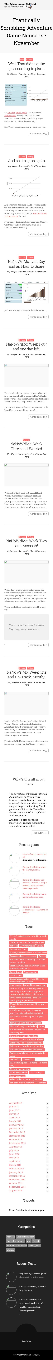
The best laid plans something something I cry (28, 1064)
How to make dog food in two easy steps (28, 985)
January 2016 (16, 1172)
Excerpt (42, 956)
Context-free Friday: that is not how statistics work (34, 895)
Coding (40, 945)
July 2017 (14, 1106)
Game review (16, 975)
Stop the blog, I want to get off (32, 1273)
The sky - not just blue (20, 1069)
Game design (16, 972)
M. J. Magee (12, 74)
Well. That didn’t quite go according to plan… (26, 66)
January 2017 (16, 1128)
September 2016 (17, 1143)
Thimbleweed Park (18, 1072)
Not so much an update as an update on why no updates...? (27, 1031)
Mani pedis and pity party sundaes (25, 1022)
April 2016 (14, 1161)
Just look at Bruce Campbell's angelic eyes (26, 1018)
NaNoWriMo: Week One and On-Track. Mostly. (26, 674)
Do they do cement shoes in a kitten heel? (28, 952)
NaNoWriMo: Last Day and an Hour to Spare (26, 264)
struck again (21, 112)
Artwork (14, 945)
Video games (34, 1245)
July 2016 (14, 1150)
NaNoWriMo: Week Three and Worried (26, 446)
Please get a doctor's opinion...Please (26, 1039)
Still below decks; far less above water (27, 1049)
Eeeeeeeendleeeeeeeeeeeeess (23, 956)
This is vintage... (36, 1072)
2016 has (11, 112)
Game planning (31, 972)
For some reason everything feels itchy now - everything (27, 961)
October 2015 (16, 1183)
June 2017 (14, 1110)
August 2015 (15, 1190)
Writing (30, 156)
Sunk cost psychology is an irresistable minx (27, 1054)
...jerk (12, 942)
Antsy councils (23, 942)
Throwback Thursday (17, 1245)
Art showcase (38, 942)
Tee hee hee (15, 1059)
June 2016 (14, 1154)
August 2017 (15, 1103)
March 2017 (15, 1121)
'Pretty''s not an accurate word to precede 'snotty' (28, 937)
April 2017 (14, 1117)
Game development (16, 1241)
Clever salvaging (27, 945)
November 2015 (17, 1179)
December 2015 (17, 1175)
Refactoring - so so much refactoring (26, 1042)
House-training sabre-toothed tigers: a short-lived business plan (27, 980)
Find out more (40, 832)
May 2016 (14, 1157)
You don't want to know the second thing (28, 1082)
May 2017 (14, 1113)
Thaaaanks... (28, 1059)
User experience (17, 1076)
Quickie (29, 59)
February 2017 (16, 1124)
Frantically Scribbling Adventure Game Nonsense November (27, 967)
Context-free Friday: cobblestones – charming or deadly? (35, 909)
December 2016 (17, 1132)
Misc (22, 59)
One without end (17, 1036)
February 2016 (16, 1168)
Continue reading (38, 133)
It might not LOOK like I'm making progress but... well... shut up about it (26, 1011)
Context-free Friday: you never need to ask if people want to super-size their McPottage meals (35, 884)
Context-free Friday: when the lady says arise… (34, 868)
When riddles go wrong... (21, 1079)
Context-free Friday (19, 949)
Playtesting (32, 1036)
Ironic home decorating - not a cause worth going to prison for (26, 999)
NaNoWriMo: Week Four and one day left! (26, 346)
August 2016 (15, 1146)
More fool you (16, 1026)
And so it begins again (26, 160)
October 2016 (16, 1139)
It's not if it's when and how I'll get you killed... (27, 1005)
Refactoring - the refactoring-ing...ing (26, 1046)
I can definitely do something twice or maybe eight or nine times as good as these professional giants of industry (27, 991)
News (41, 1026)
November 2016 (17, 1135)
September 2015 (17, 1186)
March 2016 (15, 1165)
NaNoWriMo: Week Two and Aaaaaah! (26, 543)
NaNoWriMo (10, 115)
